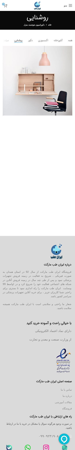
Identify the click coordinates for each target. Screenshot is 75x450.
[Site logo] (37, 5)
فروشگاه (67, 408)
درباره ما (67, 395)
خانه (50, 25)
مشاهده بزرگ (6, 49)
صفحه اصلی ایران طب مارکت (54, 381)
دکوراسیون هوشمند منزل (34, 25)
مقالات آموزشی (63, 402)
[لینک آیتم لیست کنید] (37, 436)
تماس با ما (66, 389)
